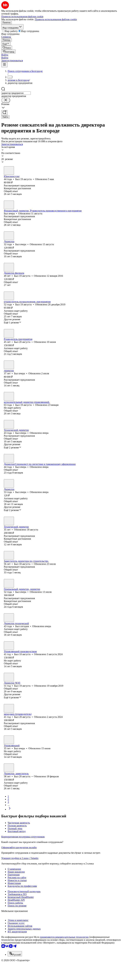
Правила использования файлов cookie (56, 19)
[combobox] (16, 93)
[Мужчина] (9, 170)
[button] (4, 54)
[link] (6, 48)
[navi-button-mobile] (4, 64)
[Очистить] (5, 100)
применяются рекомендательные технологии (64, 937)
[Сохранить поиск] (4, 112)
